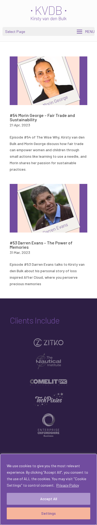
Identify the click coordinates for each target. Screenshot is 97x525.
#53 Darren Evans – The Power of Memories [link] (41, 245)
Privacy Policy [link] (67, 485)
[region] (48, 489)
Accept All (48, 498)
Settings (48, 513)
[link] (49, 13)
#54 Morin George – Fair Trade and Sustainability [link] (42, 117)
